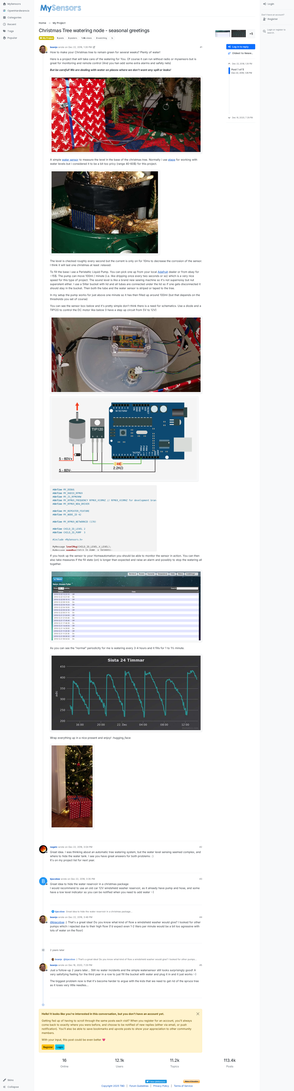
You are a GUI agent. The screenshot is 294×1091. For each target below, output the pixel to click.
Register (48, 1047)
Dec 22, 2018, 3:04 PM (80, 847)
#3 (200, 878)
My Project (47, 38)
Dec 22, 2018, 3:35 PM (83, 878)
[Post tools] (199, 837)
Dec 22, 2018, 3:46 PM (80, 917)
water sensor (70, 159)
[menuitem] (277, 4)
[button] (16, 1080)
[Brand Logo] (60, 8)
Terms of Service (183, 1085)
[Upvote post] (187, 837)
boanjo (54, 47)
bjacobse (55, 878)
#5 (200, 965)
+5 (251, 33)
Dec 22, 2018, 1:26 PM (80, 47)
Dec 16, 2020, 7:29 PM (80, 965)
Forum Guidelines (138, 1085)
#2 (200, 847)
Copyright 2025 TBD (113, 1085)
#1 (201, 47)
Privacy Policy (161, 1085)
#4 (200, 917)
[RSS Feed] (112, 38)
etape (171, 159)
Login (60, 1047)
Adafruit (163, 272)
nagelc (54, 847)
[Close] (198, 1014)
